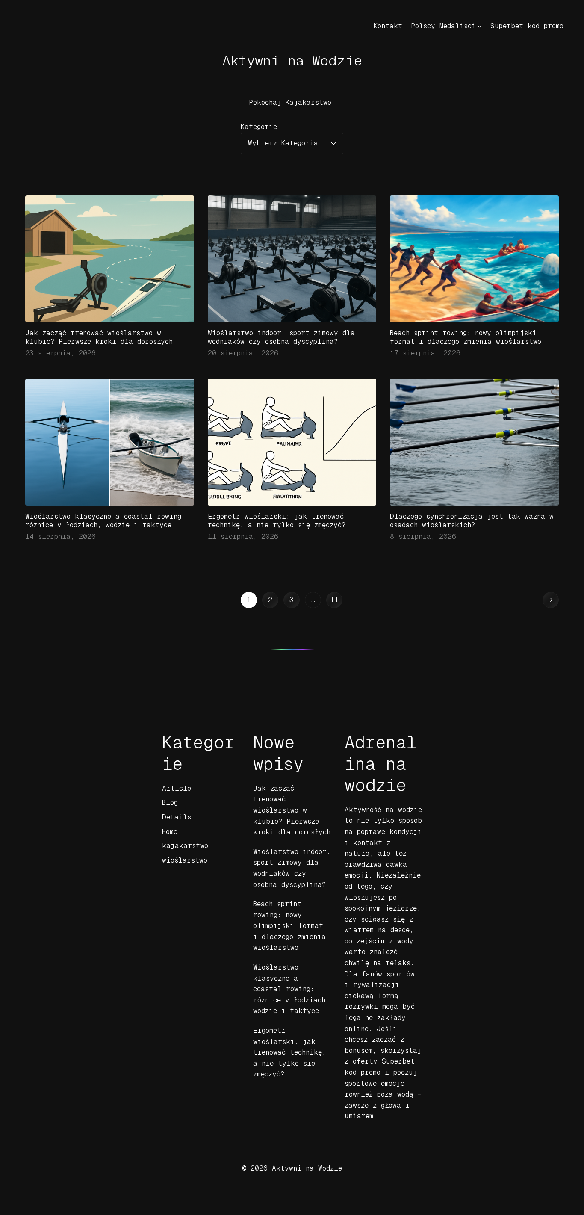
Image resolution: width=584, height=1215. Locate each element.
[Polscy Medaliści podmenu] (480, 26)
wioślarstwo (184, 860)
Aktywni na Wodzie (292, 60)
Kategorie (259, 127)
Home (169, 832)
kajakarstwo (185, 846)
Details (176, 817)
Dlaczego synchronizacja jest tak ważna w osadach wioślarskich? (472, 520)
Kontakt (388, 26)
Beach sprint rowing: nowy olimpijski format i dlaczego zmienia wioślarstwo (465, 337)
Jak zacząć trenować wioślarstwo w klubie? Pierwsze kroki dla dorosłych (99, 337)
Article (176, 788)
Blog (170, 802)
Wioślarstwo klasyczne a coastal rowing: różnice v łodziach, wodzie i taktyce (105, 520)
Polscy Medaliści (443, 26)
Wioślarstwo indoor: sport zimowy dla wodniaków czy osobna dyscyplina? (281, 337)
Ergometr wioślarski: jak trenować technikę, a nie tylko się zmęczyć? (276, 520)
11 (334, 600)
